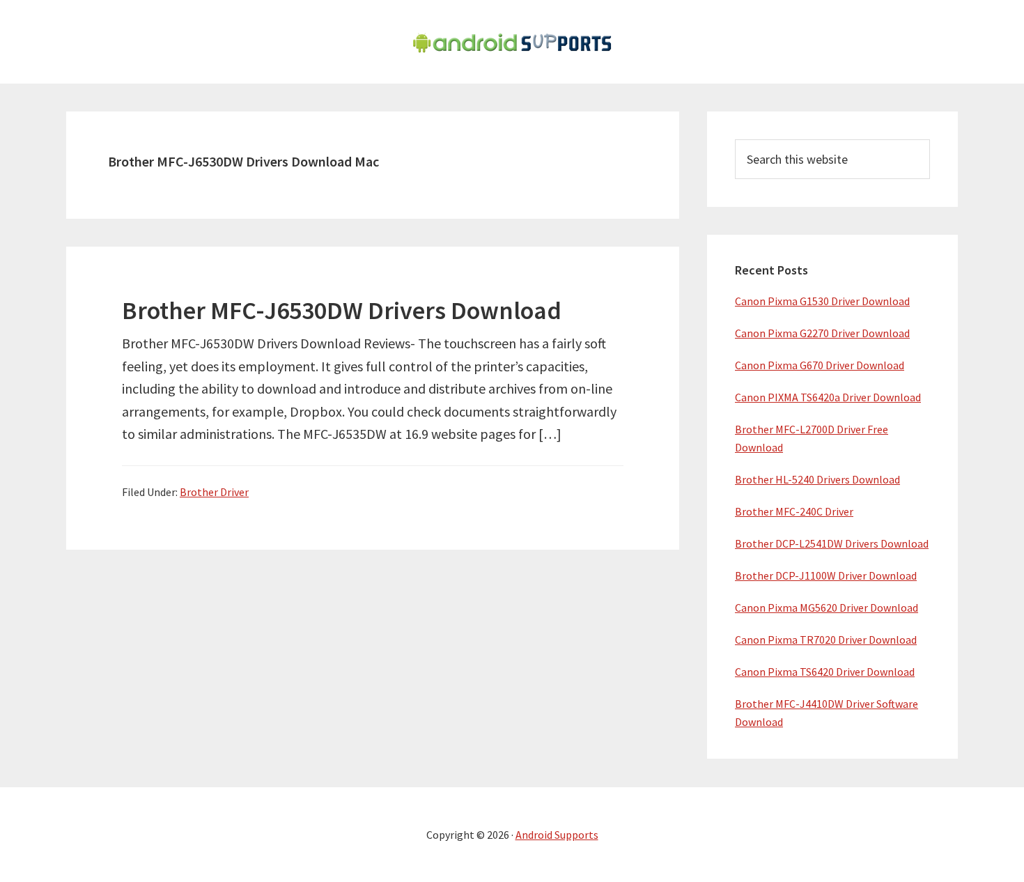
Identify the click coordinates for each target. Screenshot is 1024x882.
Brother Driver (214, 492)
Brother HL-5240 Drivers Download (817, 479)
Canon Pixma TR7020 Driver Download (826, 640)
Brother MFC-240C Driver (794, 511)
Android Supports (556, 835)
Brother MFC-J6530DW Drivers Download (341, 310)
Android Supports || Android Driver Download (512, 42)
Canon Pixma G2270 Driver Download (822, 333)
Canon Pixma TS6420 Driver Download (825, 672)
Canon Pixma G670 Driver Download (819, 365)
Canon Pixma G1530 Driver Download (822, 301)
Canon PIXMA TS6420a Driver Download (828, 397)
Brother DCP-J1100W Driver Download (826, 575)
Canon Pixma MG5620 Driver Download (826, 607)
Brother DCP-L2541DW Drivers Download (832, 543)
